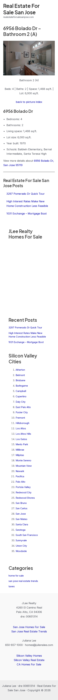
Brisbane (20, 380)
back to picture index (29, 102)
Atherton (20, 369)
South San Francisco (27, 535)
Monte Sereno (23, 460)
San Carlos (21, 508)
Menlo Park (22, 444)
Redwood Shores (25, 497)
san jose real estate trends (23, 581)
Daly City (20, 401)
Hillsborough (22, 423)
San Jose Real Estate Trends (29, 631)
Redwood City (23, 492)
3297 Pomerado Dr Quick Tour (25, 327)
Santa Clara (22, 524)
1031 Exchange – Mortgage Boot (26, 342)
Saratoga (20, 529)
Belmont (20, 375)
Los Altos (21, 428)
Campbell (21, 391)
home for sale (16, 575)
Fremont (20, 417)
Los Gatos (21, 439)
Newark (20, 471)
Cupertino (21, 396)
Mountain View (24, 465)
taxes (12, 586)
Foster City (22, 412)
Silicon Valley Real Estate (29, 660)
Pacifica (20, 476)
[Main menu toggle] (51, 10)
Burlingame (22, 385)
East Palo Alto (23, 407)
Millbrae (20, 449)
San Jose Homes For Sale (29, 627)
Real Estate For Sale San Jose (21, 8)
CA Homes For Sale (29, 664)
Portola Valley (23, 487)
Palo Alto (20, 481)
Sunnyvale (21, 540)
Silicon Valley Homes (29, 655)
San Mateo (21, 519)
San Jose (21, 513)
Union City (21, 545)
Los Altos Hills (23, 433)
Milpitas (20, 455)
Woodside (21, 551)
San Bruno (21, 503)
